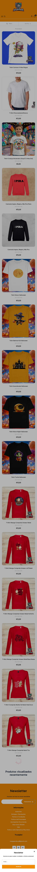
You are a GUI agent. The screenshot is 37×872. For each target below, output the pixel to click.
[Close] (34, 851)
